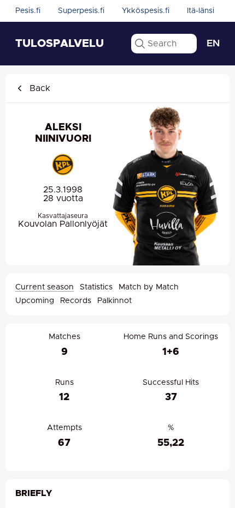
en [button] (213, 44)
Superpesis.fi (81, 11)
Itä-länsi (200, 11)
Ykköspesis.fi (145, 11)
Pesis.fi (27, 11)
